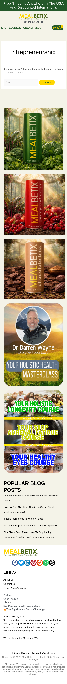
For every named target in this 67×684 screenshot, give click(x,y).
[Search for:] (21, 82)
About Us (8, 579)
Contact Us (9, 584)
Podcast (27, 27)
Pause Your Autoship (14, 588)
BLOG (37, 27)
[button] (15, 563)
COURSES (15, 27)
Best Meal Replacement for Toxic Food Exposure (30, 525)
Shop (4, 27)
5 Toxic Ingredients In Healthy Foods (23, 518)
